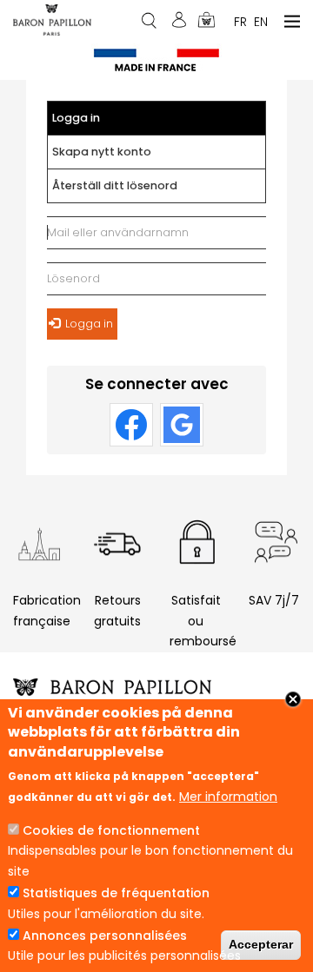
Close (293, 699)
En (261, 21)
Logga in (92, 123)
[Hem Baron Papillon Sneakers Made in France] (52, 19)
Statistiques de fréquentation (116, 893)
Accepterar (261, 944)
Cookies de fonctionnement (111, 830)
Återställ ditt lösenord (114, 185)
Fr (240, 21)
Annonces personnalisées (105, 935)
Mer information (228, 796)
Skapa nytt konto (101, 151)
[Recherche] (150, 20)
